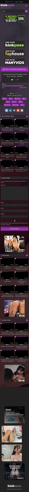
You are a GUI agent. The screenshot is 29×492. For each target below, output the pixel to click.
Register (21, 1)
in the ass (8, 104)
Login (16, 1)
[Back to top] (24, 488)
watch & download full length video (15, 69)
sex (23, 104)
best (9, 101)
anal (11, 98)
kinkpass (17, 93)
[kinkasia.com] (12, 5)
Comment (3, 185)
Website (3, 214)
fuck (21, 101)
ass (24, 98)
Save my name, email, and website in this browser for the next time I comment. (14, 224)
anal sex (18, 98)
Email (2, 208)
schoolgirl (16, 104)
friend (15, 101)
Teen (5, 98)
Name (2, 202)
